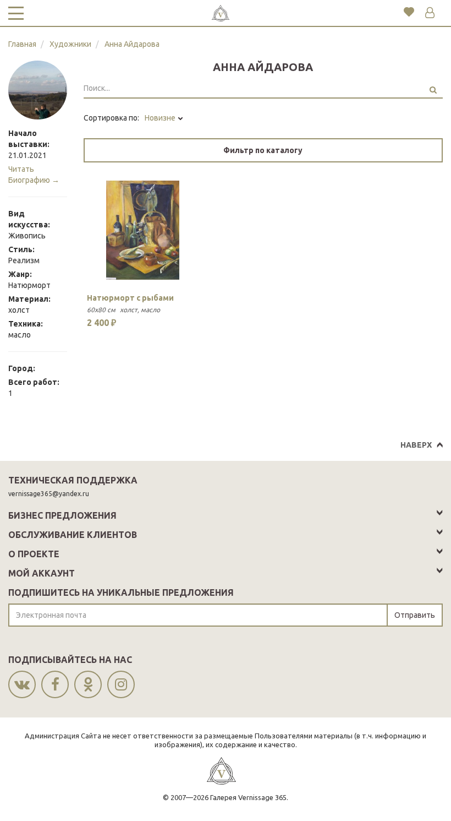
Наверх (416, 445)
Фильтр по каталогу (262, 150)
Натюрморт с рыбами (130, 297)
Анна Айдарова (132, 44)
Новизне (161, 117)
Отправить (414, 615)
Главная (22, 44)
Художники (70, 44)
